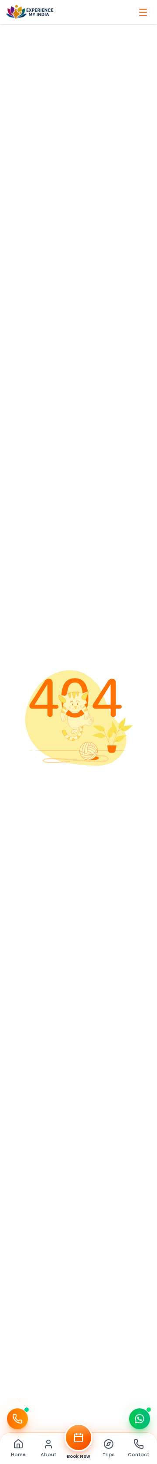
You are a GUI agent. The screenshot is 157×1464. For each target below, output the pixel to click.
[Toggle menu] (143, 12)
